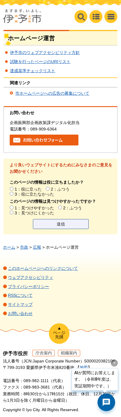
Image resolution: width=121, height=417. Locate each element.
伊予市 (22, 16)
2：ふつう (60, 189)
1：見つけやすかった (34, 208)
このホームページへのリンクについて (43, 268)
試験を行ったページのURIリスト (40, 61)
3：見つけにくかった (34, 213)
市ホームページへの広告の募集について (52, 93)
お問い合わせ (20, 313)
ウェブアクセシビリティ (30, 277)
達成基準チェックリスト (32, 70)
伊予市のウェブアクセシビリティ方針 (45, 52)
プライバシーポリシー (28, 286)
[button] (110, 16)
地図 (84, 367)
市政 (24, 247)
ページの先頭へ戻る (59, 333)
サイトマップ (20, 304)
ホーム (9, 247)
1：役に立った (28, 189)
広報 (37, 247)
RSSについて (20, 295)
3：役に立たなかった (34, 194)
